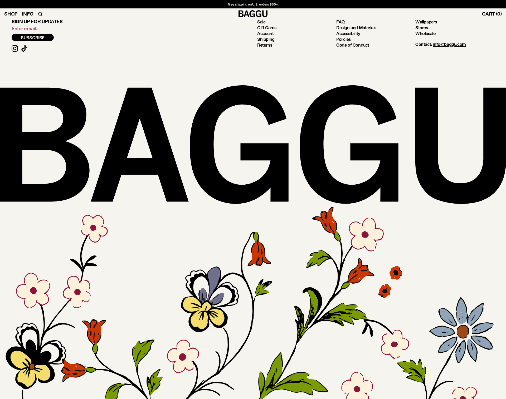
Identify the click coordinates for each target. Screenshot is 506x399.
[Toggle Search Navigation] (40, 14)
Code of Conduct (352, 44)
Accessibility (348, 33)
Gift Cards (266, 27)
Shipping (266, 39)
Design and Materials (356, 27)
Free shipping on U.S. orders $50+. (253, 4)
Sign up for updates (37, 21)
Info (27, 14)
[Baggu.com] (253, 13)
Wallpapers (426, 21)
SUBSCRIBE (33, 37)
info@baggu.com (449, 44)
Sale (261, 21)
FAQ (340, 21)
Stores (421, 27)
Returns (264, 44)
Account (265, 33)
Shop (11, 14)
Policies (343, 39)
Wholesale (425, 33)
